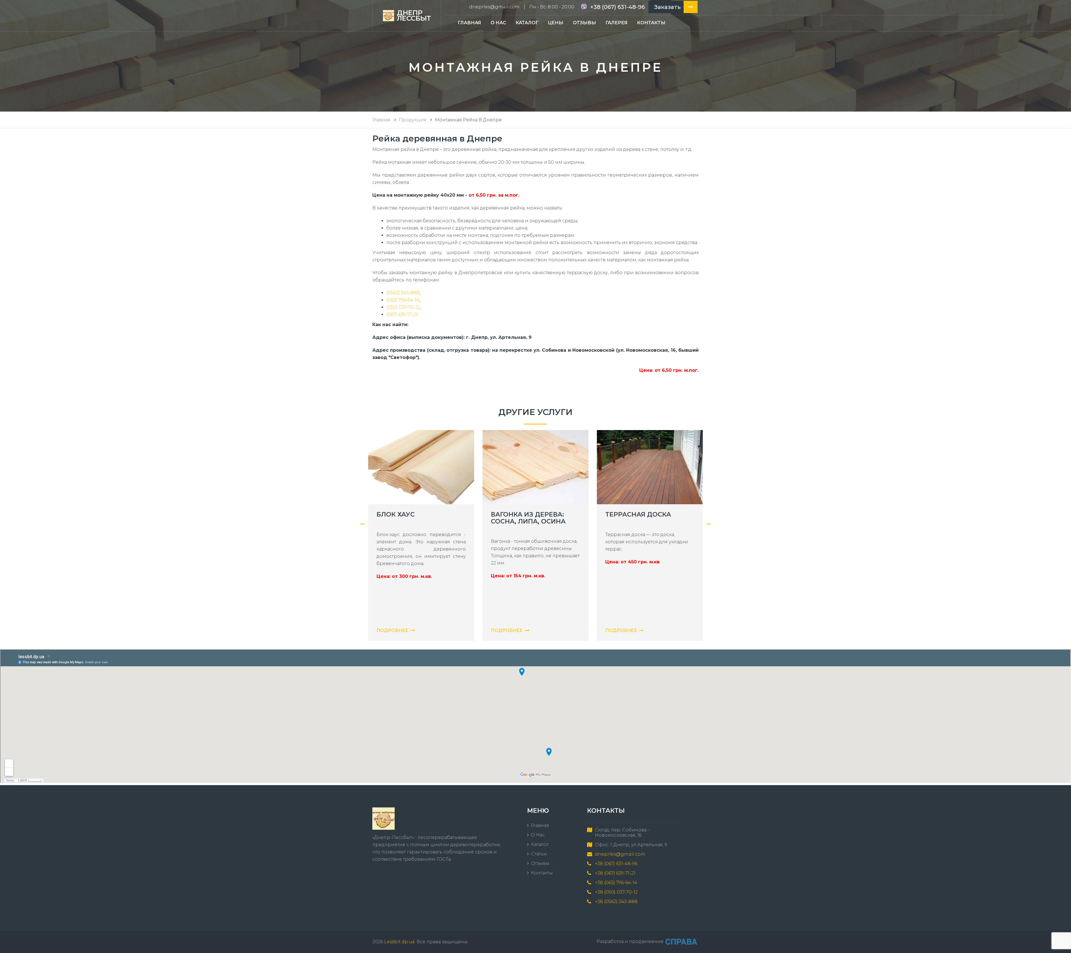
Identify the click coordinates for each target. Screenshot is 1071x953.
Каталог (527, 22)
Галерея (617, 22)
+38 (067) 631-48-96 (617, 7)
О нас (498, 22)
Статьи (539, 854)
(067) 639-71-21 (402, 314)
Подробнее (392, 630)
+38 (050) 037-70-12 (616, 892)
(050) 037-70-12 (403, 307)
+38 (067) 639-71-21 (615, 873)
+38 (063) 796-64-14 (616, 882)
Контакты (651, 22)
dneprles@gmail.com (494, 6)
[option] (421, 539)
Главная (469, 22)
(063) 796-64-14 (402, 300)
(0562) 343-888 (403, 292)
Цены (555, 22)
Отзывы (584, 22)
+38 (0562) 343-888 (616, 901)
